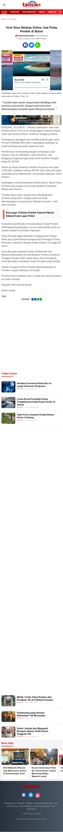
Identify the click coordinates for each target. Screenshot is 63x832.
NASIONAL (14, 12)
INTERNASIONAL (28, 12)
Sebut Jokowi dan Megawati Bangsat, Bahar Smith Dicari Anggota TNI (32, 731)
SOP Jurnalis (12, 806)
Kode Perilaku (25, 806)
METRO (42, 12)
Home (4, 19)
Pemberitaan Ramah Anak (44, 806)
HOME (4, 12)
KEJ (56, 803)
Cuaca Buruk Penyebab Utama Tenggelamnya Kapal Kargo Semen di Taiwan (36, 402)
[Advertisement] (31, 340)
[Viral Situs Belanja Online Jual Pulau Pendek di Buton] (25, 45)
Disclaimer (31, 809)
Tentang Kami (9, 803)
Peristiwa (12, 19)
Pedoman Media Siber (43, 803)
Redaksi (29, 803)
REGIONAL (52, 12)
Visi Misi (20, 803)
